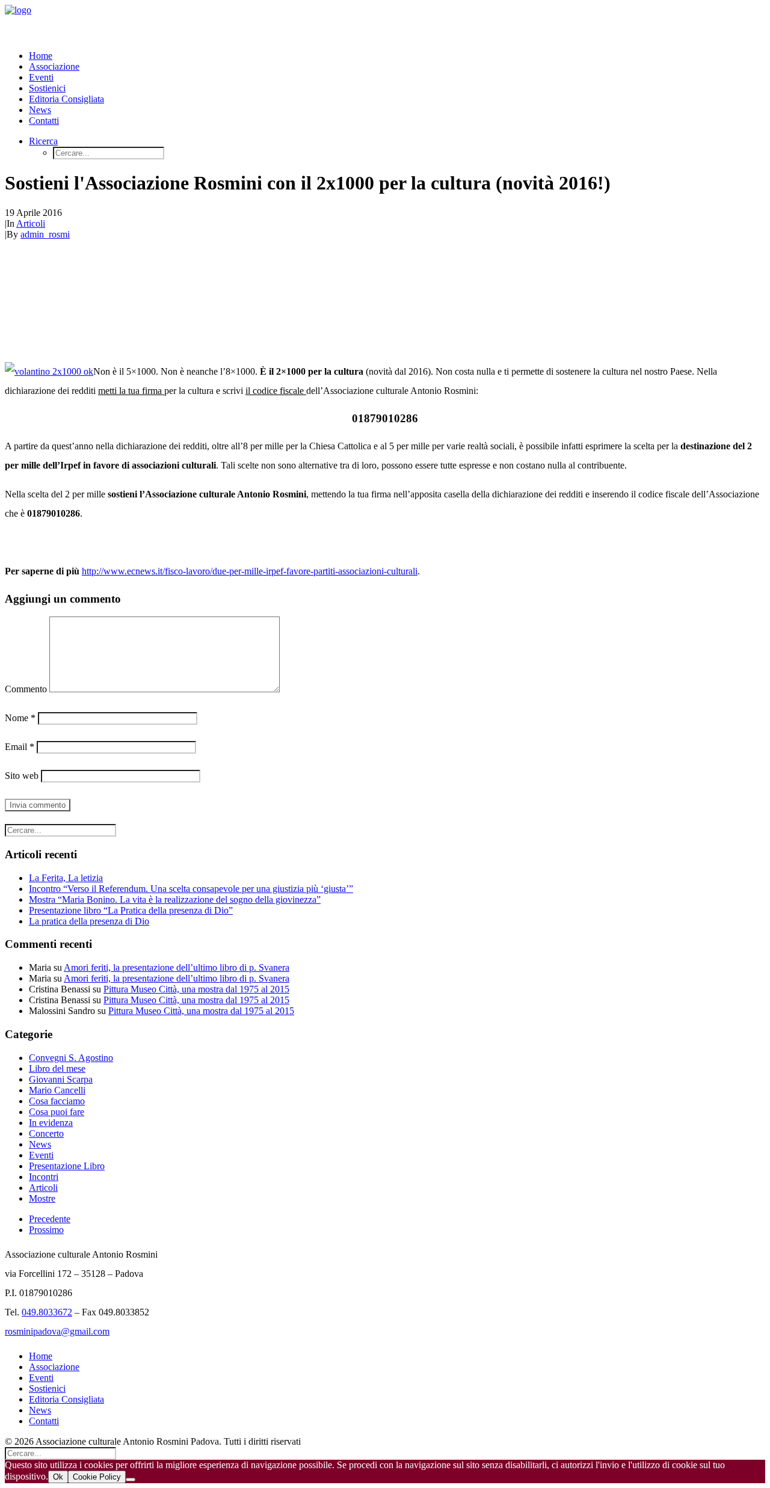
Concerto (46, 1133)
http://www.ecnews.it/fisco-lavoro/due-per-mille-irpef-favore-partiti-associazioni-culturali (249, 571)
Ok (58, 1476)
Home (40, 56)
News (40, 110)
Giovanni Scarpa (61, 1079)
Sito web (21, 775)
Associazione (54, 66)
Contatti (44, 120)
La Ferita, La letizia (66, 878)
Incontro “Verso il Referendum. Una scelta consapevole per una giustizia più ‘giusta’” (191, 889)
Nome (20, 718)
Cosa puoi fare (56, 1112)
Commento (26, 689)
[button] (43, 141)
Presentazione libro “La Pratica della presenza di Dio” (131, 910)
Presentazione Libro (67, 1166)
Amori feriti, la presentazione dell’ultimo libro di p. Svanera (176, 967)
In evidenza (51, 1123)
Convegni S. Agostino (71, 1058)
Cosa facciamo (57, 1101)
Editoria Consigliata (66, 99)
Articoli (30, 223)
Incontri (43, 1177)
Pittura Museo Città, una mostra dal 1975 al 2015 (196, 989)
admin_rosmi (45, 234)
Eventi (41, 77)
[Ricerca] (60, 830)
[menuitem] (397, 56)
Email (19, 747)
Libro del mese (57, 1068)
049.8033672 (47, 1312)
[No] (130, 1479)
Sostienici (47, 88)
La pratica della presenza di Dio (89, 921)
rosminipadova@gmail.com (57, 1331)
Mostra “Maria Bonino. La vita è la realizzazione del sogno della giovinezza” (175, 899)
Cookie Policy (97, 1476)
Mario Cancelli (57, 1090)
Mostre (42, 1198)
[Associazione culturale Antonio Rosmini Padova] (385, 23)
